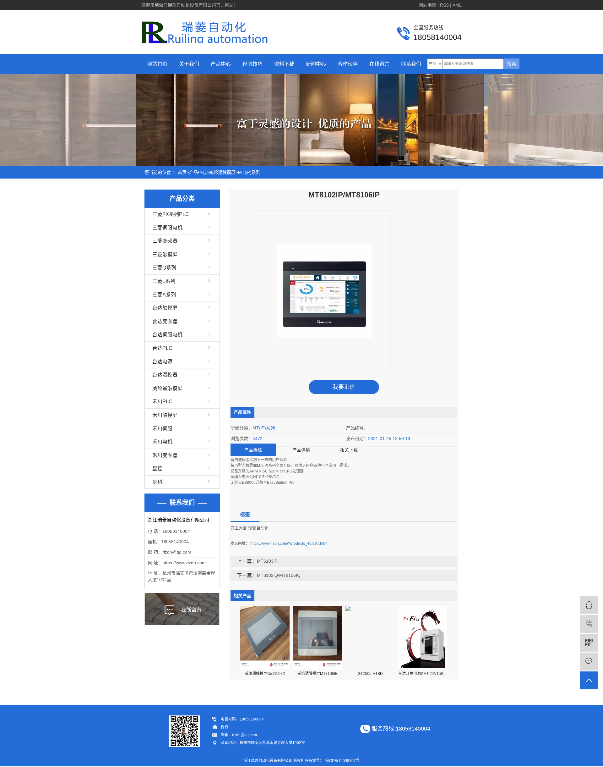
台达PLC (162, 348)
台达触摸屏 (164, 308)
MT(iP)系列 (249, 172)
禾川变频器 (164, 455)
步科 (157, 482)
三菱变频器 (164, 241)
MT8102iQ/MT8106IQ (279, 575)
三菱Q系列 (164, 267)
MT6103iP (267, 561)
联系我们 (411, 64)
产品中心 (221, 64)
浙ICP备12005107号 (342, 761)
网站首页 (157, 64)
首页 (182, 172)
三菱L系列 (163, 281)
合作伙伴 (348, 64)
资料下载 (284, 64)
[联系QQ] (589, 605)
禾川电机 (162, 441)
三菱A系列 (164, 294)
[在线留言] (589, 661)
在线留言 (379, 64)
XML (457, 5)
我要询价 (344, 387)
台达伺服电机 (167, 334)
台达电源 (162, 361)
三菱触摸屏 (164, 254)
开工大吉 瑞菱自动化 (250, 528)
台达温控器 (164, 375)
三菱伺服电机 (167, 227)
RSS (444, 5)
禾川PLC (162, 401)
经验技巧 (252, 64)
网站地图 (427, 5)
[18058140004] (589, 624)
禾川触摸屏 (164, 415)
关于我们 (189, 64)
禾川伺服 (162, 428)
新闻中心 (316, 64)
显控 (157, 468)
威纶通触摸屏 (222, 172)
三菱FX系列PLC (170, 214)
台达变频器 (164, 321)
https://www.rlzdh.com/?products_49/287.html (288, 543)
